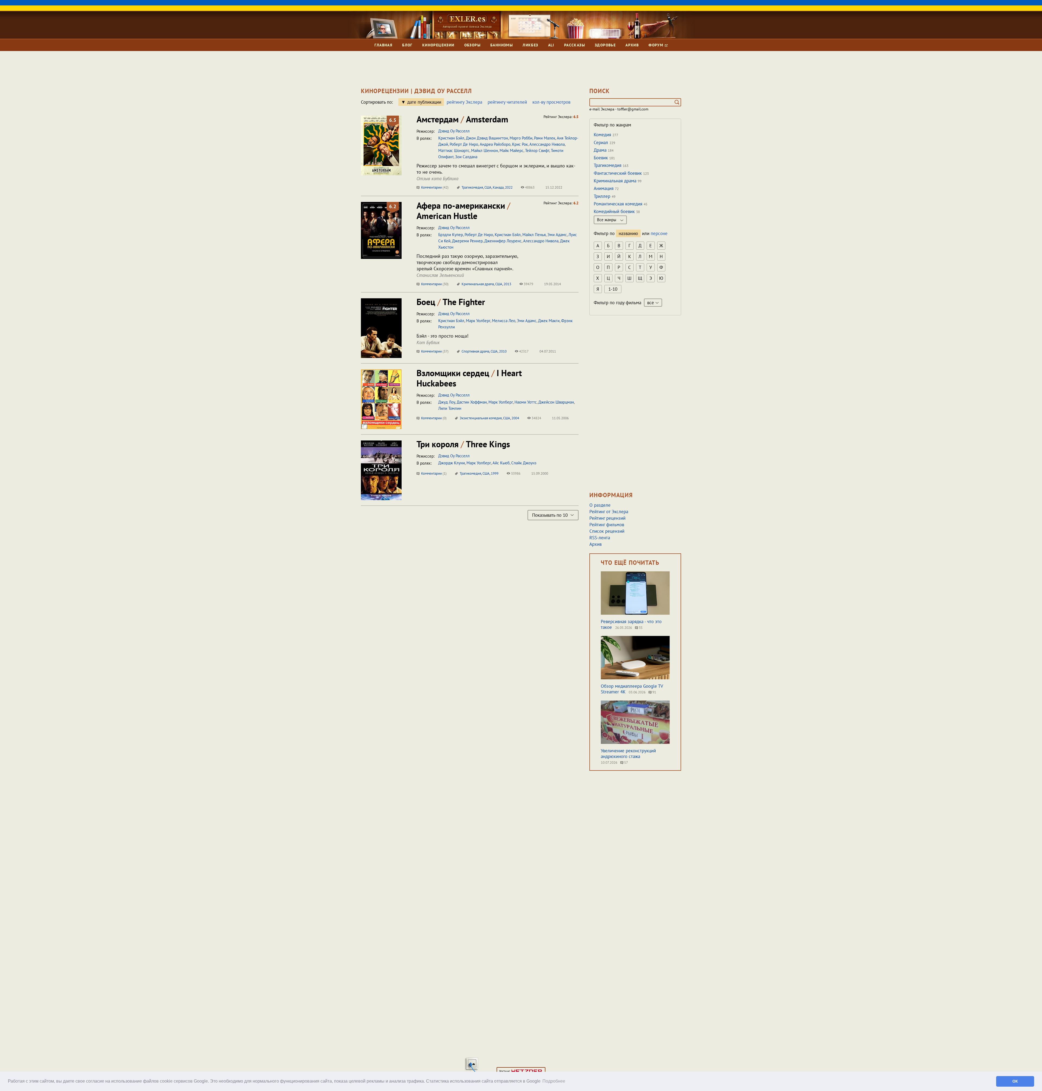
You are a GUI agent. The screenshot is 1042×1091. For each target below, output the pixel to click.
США (487, 187)
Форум (657, 45)
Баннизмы (501, 45)
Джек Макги (549, 320)
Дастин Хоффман (472, 402)
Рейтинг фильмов (606, 525)
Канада (498, 187)
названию (628, 233)
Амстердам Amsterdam (462, 119)
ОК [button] (1015, 1081)
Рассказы (574, 45)
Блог (407, 45)
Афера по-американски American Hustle (463, 210)
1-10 (612, 289)
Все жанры (607, 219)
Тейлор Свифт (537, 150)
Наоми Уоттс (525, 402)
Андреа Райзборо (495, 144)
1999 (494, 473)
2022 (509, 187)
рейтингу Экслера (464, 102)
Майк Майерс (511, 150)
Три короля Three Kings (463, 444)
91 (654, 692)
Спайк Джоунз (523, 462)
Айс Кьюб (501, 462)
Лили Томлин (449, 408)
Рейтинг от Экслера (608, 512)
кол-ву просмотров (551, 102)
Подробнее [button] (553, 1081)
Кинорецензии (438, 45)
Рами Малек (544, 138)
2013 (507, 284)
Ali (551, 45)
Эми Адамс (557, 234)
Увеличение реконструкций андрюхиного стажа (628, 753)
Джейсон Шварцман (556, 402)
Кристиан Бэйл (451, 138)
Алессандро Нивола (547, 144)
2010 (503, 351)
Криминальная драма (478, 284)
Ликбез (530, 45)
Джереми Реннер (467, 240)
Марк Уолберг (478, 320)
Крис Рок (520, 144)
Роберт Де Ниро (464, 144)
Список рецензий (606, 531)
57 (625, 762)
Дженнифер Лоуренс (503, 240)
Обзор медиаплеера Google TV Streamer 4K (632, 689)
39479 (528, 284)
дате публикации (424, 102)
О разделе (600, 505)
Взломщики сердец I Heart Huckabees (469, 378)
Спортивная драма (475, 351)
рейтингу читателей (507, 102)
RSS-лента (599, 538)
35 (640, 627)
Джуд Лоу (446, 402)
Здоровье (605, 45)
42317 (523, 351)
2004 (515, 418)
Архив (632, 45)
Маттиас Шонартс (453, 150)
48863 (529, 187)
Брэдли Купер (450, 234)
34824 (536, 418)
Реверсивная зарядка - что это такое (631, 624)
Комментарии (434, 187)
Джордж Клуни (451, 462)
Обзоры (472, 45)
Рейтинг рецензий (607, 518)
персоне (659, 233)
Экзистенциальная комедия (481, 418)
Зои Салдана (466, 156)
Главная (383, 45)
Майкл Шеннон (484, 150)
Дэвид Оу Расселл (454, 131)
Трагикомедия (472, 187)
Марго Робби (521, 138)
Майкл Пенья (534, 234)
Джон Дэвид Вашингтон (487, 138)
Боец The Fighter (451, 301)
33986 (515, 473)
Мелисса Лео (503, 320)
